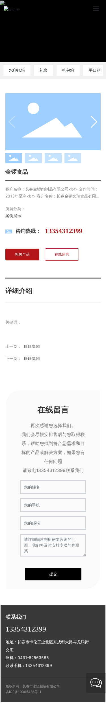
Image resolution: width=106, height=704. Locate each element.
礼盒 (43, 70)
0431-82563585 (33, 657)
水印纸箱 (17, 70)
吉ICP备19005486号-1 (23, 692)
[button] (88, 31)
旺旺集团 (32, 358)
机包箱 (68, 70)
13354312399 (63, 231)
